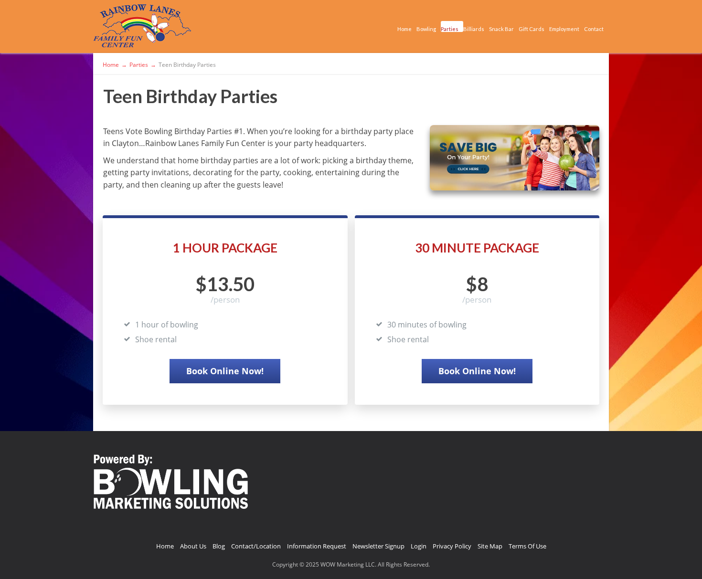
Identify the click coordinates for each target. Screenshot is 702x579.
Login (418, 546)
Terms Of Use (527, 546)
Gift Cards (531, 29)
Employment (564, 29)
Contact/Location (256, 546)
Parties (449, 29)
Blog (219, 546)
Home (404, 29)
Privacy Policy (452, 546)
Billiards (473, 29)
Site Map (490, 546)
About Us (193, 546)
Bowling (426, 29)
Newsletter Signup (378, 546)
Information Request (316, 546)
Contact (594, 29)
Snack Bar (501, 29)
